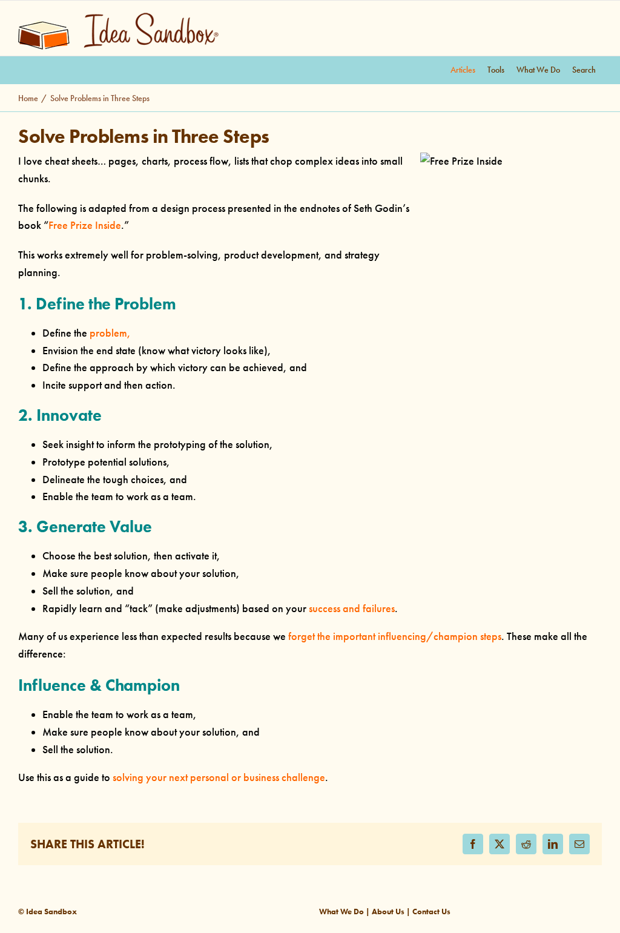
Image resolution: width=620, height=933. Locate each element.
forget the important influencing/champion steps (394, 636)
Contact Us (431, 911)
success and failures (352, 608)
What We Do (341, 911)
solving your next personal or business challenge (219, 777)
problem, (110, 333)
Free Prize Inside (84, 225)
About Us (388, 911)
